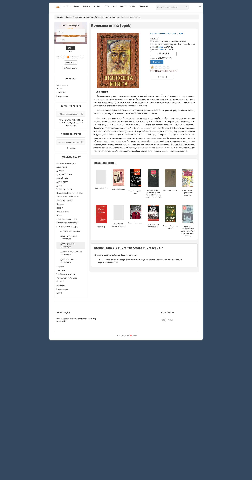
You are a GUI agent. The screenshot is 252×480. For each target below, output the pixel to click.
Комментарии (62, 85)
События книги (163, 53)
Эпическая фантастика (122, 448)
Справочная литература (67, 222)
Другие (59, 185)
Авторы (96, 6)
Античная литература (70, 231)
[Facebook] (82, 57)
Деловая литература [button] (92, 13)
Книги (76, 6)
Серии (106, 6)
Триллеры (60, 270)
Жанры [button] (86, 6)
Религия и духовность (66, 219)
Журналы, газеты (64, 189)
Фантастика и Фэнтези (66, 278)
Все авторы (71, 125)
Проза (59, 215)
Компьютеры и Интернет (68, 196)
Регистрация (70, 62)
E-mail (170, 320)
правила (92, 319)
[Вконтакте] (58, 57)
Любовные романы (64, 200)
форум (66, 319)
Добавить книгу (119, 6)
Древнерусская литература (107, 17)
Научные (60, 204)
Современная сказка (121, 395)
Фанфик (60, 281)
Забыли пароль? (70, 68)
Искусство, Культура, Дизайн (69, 193)
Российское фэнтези (121, 371)
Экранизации (62, 96)
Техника (60, 266)
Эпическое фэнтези (121, 453)
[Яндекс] (73, 57)
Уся (113, 430)
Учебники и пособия (65, 274)
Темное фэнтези (119, 412)
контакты (73, 319)
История (179, 33)
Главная (67, 6)
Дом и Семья (62, 178)
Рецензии (60, 92)
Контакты (143, 6)
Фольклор (60, 285)
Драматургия (62, 181)
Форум (132, 6)
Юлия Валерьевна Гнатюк (174, 41)
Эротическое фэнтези (122, 465)
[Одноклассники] (68, 57)
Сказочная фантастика (122, 377)
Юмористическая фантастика (126, 471)
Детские (60, 170)
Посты (59, 88)
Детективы (61, 167)
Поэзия (59, 208)
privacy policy (61, 321)
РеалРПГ (115, 365)
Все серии (71, 148)
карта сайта (82, 319)
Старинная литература (83, 17)
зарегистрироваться (108, 262)
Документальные (64, 174)
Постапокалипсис (120, 354)
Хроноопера (117, 442)
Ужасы (115, 424)
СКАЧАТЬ (157, 62)
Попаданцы (117, 342)
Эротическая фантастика (123, 459)
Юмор (59, 293)
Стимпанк (116, 406)
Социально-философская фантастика (129, 401)
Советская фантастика (122, 389)
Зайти (71, 47)
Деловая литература (121, 13)
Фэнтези (116, 436)
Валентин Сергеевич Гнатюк (181, 44)
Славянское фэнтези (121, 383)
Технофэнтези (118, 418)
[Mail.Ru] (63, 57)
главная (59, 319)
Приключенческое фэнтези (124, 359)
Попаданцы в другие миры (124, 348)
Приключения (62, 211)
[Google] (77, 57)
